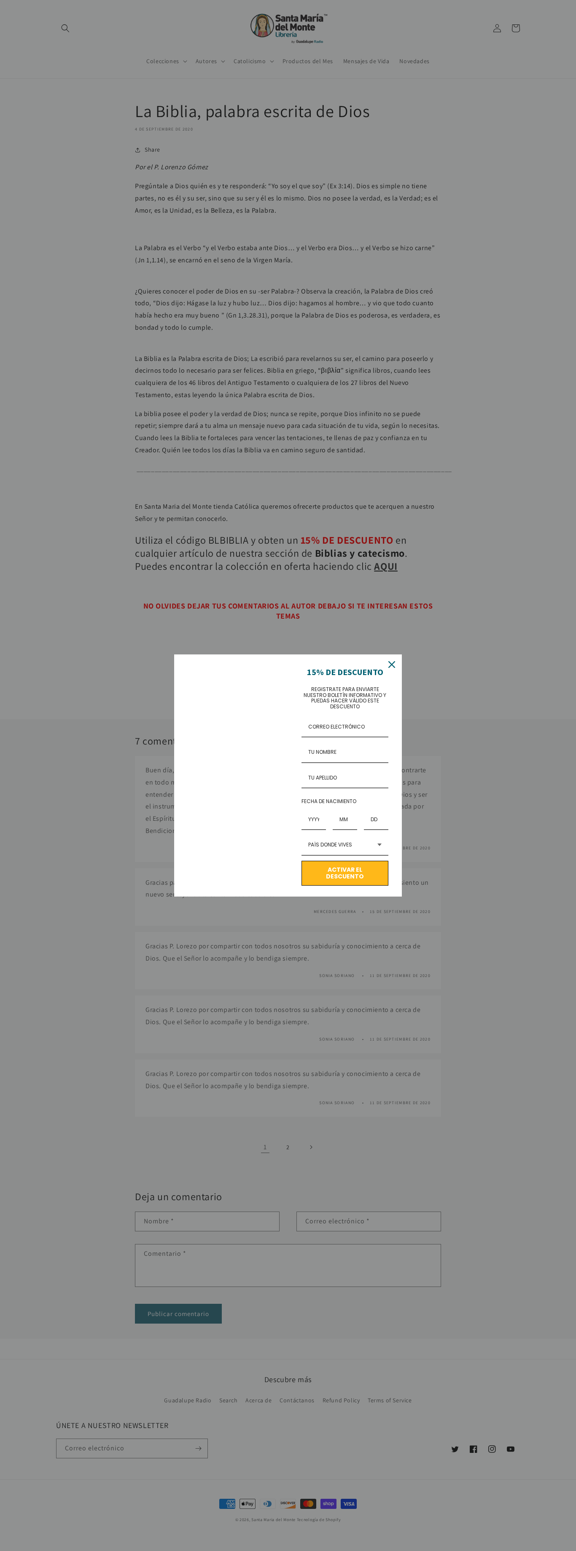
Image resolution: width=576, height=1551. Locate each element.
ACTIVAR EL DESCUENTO (345, 873)
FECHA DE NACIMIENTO (328, 801)
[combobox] (344, 845)
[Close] (392, 664)
